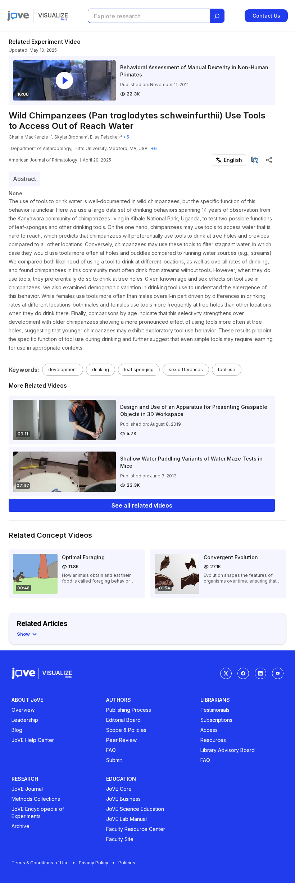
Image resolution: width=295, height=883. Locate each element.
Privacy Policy (93, 862)
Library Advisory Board (227, 750)
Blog (17, 730)
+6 (154, 148)
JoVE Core (119, 789)
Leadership (25, 720)
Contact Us (266, 16)
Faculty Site (119, 839)
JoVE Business (123, 799)
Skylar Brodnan (70, 137)
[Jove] (18, 16)
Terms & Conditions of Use (40, 862)
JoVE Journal (27, 789)
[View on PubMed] (254, 160)
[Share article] (269, 160)
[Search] (217, 16)
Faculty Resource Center (135, 829)
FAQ (111, 750)
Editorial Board (123, 720)
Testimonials (215, 710)
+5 (126, 137)
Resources (213, 740)
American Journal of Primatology (43, 160)
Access (209, 730)
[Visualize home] (53, 16)
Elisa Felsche (104, 137)
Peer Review (121, 740)
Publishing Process (128, 710)
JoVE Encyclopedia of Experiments (38, 812)
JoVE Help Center (33, 740)
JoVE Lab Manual (126, 819)
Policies (126, 862)
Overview (23, 710)
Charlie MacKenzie (28, 137)
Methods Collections (36, 799)
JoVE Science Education (135, 809)
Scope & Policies (126, 730)
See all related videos (142, 505)
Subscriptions (216, 720)
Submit (114, 760)
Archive (21, 826)
